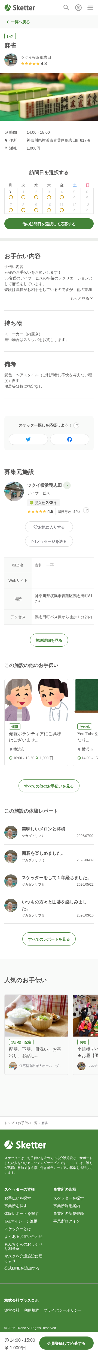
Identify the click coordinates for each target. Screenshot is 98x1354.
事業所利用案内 (66, 1206)
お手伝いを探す (17, 1198)
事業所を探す (15, 1206)
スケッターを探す (68, 1198)
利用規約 (31, 1310)
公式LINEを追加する (21, 1268)
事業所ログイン (66, 1221)
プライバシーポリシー (63, 1310)
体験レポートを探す (21, 1213)
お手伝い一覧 (28, 1123)
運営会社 (12, 1310)
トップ (9, 1123)
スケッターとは (17, 1229)
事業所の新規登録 (68, 1213)
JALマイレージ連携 (21, 1221)
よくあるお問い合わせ (23, 1236)
